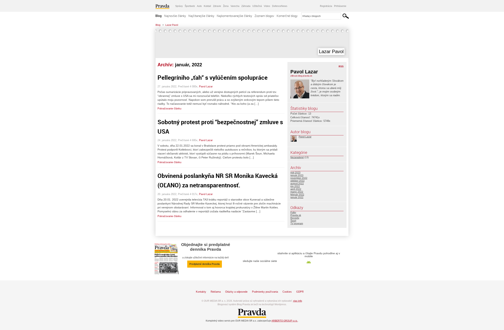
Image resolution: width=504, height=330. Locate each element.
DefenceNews (279, 6)
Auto (199, 6)
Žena (226, 6)
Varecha (235, 6)
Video (267, 6)
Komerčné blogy (287, 16)
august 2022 (297, 183)
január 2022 (296, 197)
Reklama (216, 291)
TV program (296, 223)
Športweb (190, 6)
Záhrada (245, 6)
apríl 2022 (295, 189)
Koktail (207, 6)
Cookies (287, 291)
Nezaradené (297, 157)
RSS (341, 66)
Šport (293, 220)
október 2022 (297, 180)
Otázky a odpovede (236, 291)
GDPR (300, 291)
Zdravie (217, 6)
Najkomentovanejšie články (234, 16)
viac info (297, 300)
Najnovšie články (175, 16)
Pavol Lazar (206, 86)
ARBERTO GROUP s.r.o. (284, 320)
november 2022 (298, 178)
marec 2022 (296, 191)
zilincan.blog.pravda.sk (301, 76)
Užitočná (257, 6)
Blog (158, 16)
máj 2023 (295, 172)
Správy (179, 6)
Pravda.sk (295, 215)
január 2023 (296, 175)
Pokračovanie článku (169, 108)
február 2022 (297, 194)
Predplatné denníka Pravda (204, 264)
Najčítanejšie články (201, 16)
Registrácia (326, 6)
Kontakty (201, 291)
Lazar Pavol (171, 25)
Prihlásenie (340, 6)
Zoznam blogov (264, 16)
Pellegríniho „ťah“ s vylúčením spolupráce (213, 77)
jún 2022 (295, 186)
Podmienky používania (265, 291)
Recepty (294, 218)
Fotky (293, 212)
